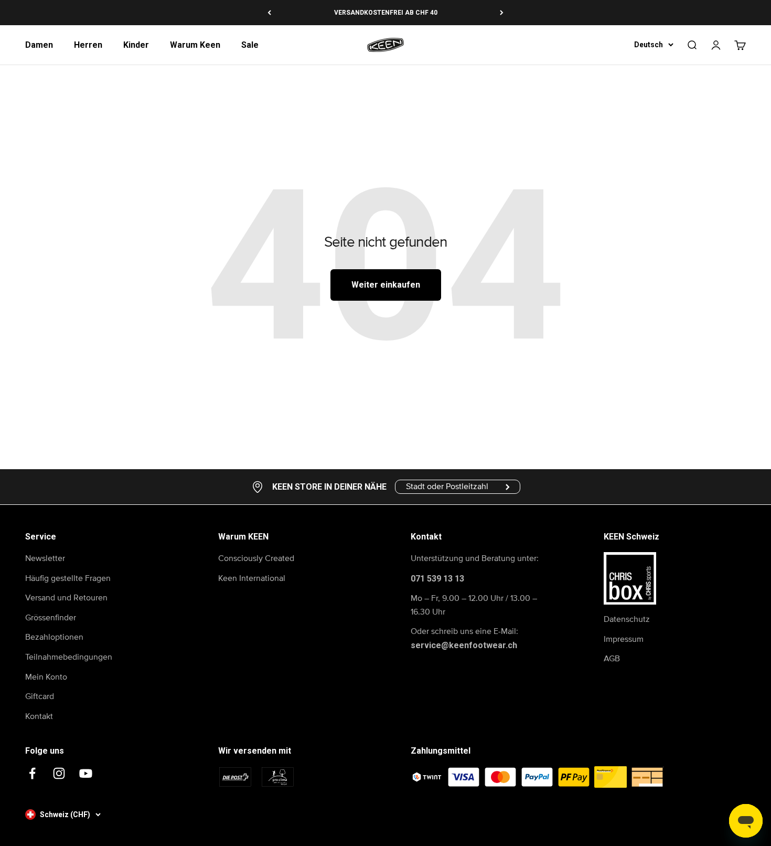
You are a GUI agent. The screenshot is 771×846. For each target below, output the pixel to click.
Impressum (624, 639)
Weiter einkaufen (385, 285)
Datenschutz (627, 619)
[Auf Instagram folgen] (59, 773)
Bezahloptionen (54, 637)
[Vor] (502, 12)
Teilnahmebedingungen (68, 657)
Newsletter (45, 558)
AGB (612, 658)
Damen (39, 45)
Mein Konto (46, 677)
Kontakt (39, 716)
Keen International (251, 578)
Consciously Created (256, 558)
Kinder (136, 45)
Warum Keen (195, 45)
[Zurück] (269, 12)
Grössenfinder (50, 618)
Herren (88, 45)
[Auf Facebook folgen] (32, 773)
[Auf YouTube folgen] (86, 773)
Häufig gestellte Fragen (68, 578)
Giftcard (39, 696)
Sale (250, 45)
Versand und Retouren (66, 598)
